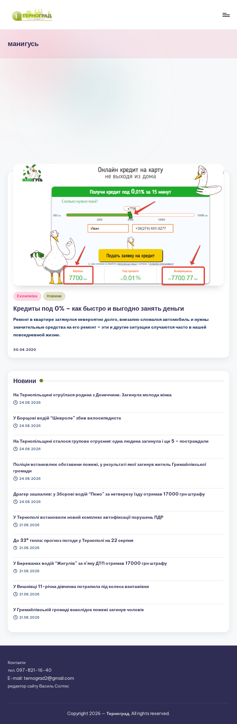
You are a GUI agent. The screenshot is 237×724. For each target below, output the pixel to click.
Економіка (27, 296)
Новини (54, 296)
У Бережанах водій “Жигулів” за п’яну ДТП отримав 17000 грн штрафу (90, 563)
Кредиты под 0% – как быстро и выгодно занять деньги (98, 308)
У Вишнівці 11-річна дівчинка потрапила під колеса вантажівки (81, 586)
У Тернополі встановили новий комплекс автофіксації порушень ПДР (88, 517)
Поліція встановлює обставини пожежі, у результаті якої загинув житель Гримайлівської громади (109, 468)
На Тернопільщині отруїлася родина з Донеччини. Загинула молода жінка (92, 395)
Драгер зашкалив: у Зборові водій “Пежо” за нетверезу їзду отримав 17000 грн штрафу (109, 494)
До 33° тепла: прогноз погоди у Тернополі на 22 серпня (73, 540)
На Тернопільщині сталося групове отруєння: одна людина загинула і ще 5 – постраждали (111, 441)
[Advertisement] (118, 104)
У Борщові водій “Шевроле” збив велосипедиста (67, 418)
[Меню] (225, 15)
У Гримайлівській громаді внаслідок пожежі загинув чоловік (78, 609)
